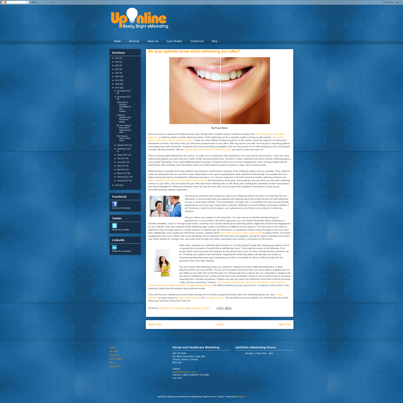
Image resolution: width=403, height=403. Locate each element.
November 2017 (124, 97)
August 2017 (122, 155)
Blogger (241, 396)
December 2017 (124, 91)
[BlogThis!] (221, 308)
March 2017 (122, 173)
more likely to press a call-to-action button (241, 233)
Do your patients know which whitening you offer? (124, 128)
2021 (117, 73)
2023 (117, 65)
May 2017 (121, 166)
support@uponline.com (184, 372)
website (196, 297)
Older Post (284, 324)
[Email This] (218, 308)
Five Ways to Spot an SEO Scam (123, 138)
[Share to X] (224, 308)
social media (184, 297)
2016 (117, 185)
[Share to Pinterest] (230, 308)
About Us (153, 41)
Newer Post (155, 324)
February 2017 (123, 177)
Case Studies (174, 41)
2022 (117, 69)
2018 (117, 84)
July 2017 (121, 158)
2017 (117, 88)
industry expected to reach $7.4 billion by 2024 (207, 149)
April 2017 (121, 170)
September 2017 (124, 149)
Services (134, 41)
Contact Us (197, 41)
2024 (117, 62)
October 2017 (123, 145)
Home (117, 41)
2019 (117, 80)
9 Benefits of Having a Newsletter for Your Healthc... (124, 107)
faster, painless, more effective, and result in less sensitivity (177, 180)
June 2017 (122, 162)
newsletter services (214, 297)
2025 (117, 58)
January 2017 (123, 181)
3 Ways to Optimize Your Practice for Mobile (124, 118)
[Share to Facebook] (227, 308)
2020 (117, 76)
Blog (214, 41)
